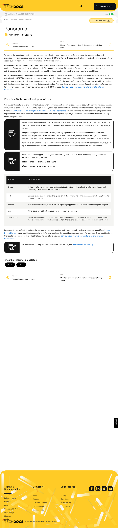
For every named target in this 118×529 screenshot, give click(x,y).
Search (7, 502)
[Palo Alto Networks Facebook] (92, 490)
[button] (116, 423)
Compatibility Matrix (12, 509)
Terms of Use (66, 503)
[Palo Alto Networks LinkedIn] (98, 490)
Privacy (63, 496)
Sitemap (7, 516)
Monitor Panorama (25, 20)
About (35, 496)
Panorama (13, 20)
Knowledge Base (39, 510)
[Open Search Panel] (81, 6)
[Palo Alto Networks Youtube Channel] (110, 490)
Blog (6, 505)
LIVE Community (39, 506)
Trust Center (66, 499)
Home (6, 20)
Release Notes (10, 498)
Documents (65, 506)
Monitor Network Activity (83, 245)
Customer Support (40, 503)
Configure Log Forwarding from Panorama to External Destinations (39, 111)
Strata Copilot (105, 6)
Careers (36, 499)
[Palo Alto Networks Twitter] (104, 490)
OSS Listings (9, 512)
